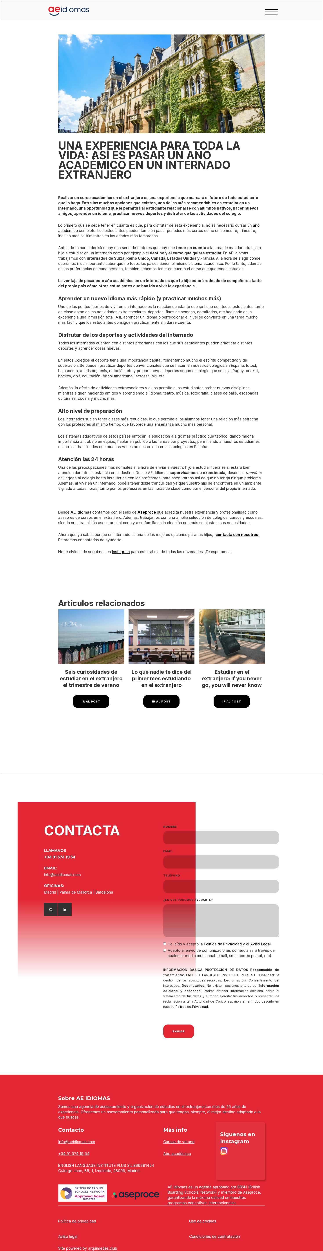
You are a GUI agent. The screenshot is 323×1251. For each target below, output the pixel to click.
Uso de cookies (202, 1221)
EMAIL (168, 851)
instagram (121, 552)
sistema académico (206, 263)
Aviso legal (68, 1236)
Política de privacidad (77, 1221)
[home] (60, 11)
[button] (271, 11)
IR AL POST (91, 701)
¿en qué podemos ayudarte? (188, 900)
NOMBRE (170, 826)
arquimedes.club (102, 1248)
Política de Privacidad (223, 944)
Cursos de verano (178, 1142)
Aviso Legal (260, 944)
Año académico (177, 1153)
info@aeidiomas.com (76, 1142)
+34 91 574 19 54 (73, 1153)
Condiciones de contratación (214, 1236)
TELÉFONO (171, 875)
